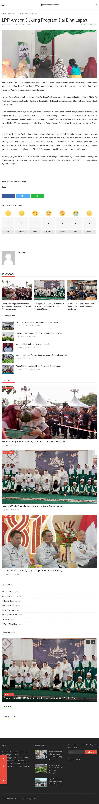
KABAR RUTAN (8, 605)
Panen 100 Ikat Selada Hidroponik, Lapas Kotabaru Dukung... (39, 333)
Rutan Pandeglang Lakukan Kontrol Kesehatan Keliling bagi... (55, 755)
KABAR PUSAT (8, 591)
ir (16, 336)
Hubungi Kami (92, 799)
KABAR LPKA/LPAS (10, 624)
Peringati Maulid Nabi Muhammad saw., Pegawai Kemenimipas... (32, 506)
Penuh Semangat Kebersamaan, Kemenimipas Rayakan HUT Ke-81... (35, 441)
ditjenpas (22, 252)
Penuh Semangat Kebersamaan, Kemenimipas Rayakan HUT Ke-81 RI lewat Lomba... (16, 306)
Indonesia (75, 759)
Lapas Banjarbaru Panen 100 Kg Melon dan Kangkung (37, 322)
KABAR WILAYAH (9, 596)
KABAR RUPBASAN (10, 615)
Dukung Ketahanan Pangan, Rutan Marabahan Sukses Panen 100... (42, 355)
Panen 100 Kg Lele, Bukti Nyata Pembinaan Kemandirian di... (39, 366)
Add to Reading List (89, 25)
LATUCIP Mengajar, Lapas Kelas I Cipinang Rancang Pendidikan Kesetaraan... (81, 306)
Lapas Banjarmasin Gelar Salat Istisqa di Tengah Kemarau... (56, 781)
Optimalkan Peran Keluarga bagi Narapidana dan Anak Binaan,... (32, 570)
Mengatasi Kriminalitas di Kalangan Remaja (33, 344)
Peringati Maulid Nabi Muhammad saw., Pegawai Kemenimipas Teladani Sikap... (49, 306)
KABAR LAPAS (8, 25)
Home (4, 13)
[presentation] (88, 642)
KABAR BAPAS (8, 610)
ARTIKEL (5, 619)
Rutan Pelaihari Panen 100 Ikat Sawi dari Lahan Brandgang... (56, 769)
